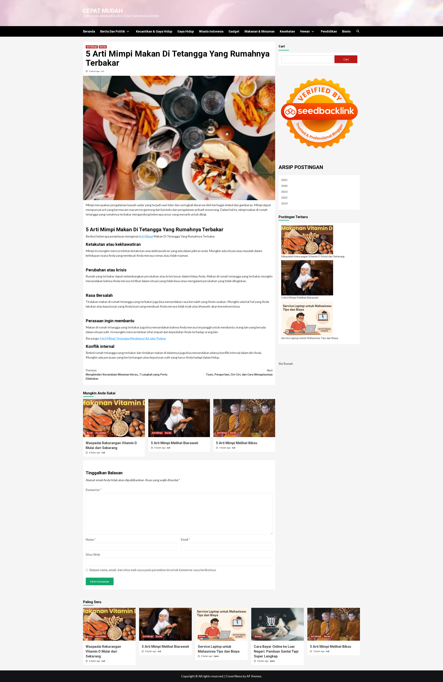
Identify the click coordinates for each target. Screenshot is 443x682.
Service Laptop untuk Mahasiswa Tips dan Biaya (309, 338)
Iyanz (216, 656)
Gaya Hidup (185, 31)
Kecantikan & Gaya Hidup (154, 31)
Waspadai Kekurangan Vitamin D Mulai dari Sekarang (313, 256)
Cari (282, 46)
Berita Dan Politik (112, 31)
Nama (91, 539)
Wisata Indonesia (211, 31)
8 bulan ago (95, 452)
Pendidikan (329, 31)
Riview (202, 636)
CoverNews (234, 676)
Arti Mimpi (92, 47)
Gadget (234, 31)
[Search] (358, 31)
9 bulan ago (225, 448)
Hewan (305, 31)
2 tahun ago (94, 71)
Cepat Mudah (103, 10)
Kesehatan (287, 31)
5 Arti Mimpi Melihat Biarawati (174, 443)
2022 (284, 197)
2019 (284, 203)
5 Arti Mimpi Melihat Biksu (236, 443)
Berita (103, 47)
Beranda (89, 31)
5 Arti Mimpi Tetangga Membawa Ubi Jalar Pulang (132, 338)
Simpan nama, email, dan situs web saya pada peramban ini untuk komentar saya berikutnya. (152, 570)
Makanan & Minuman (260, 31)
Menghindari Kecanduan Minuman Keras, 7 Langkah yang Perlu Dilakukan (126, 374)
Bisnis (346, 31)
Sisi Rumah (286, 363)
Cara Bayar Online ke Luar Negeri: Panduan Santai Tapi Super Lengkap (276, 651)
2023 (284, 191)
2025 (284, 179)
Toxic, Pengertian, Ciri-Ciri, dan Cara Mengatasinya (239, 372)
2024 (284, 185)
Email (185, 539)
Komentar (94, 490)
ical (102, 71)
